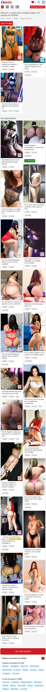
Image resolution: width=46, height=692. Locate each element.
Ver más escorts (23, 651)
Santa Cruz (24, 666)
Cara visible (22, 685)
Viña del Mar (34, 666)
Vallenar (25, 670)
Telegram (6, 689)
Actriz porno (39, 685)
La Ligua (33, 670)
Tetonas (13, 685)
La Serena (17, 670)
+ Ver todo (15, 673)
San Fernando (7, 670)
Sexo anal (6, 682)
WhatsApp (14, 689)
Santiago (5, 666)
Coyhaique (6, 673)
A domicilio (15, 682)
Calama (40, 670)
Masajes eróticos (26, 682)
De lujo (30, 685)
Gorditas (5, 685)
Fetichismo (38, 682)
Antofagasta (14, 666)
